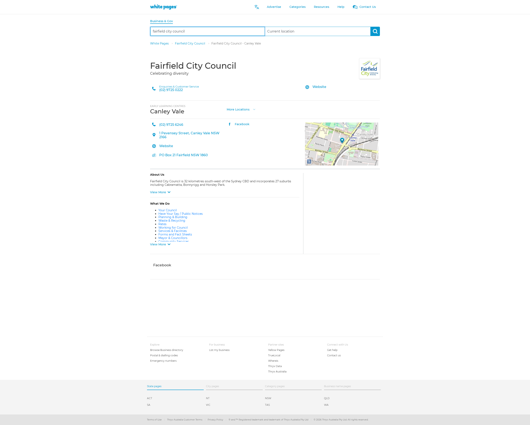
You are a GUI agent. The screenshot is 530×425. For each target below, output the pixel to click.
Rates (162, 224)
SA (148, 404)
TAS (267, 404)
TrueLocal (274, 355)
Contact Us (367, 7)
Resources (321, 7)
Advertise (274, 7)
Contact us (334, 355)
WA (326, 404)
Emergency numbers (163, 360)
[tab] (163, 21)
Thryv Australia (277, 371)
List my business (219, 350)
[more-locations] (254, 109)
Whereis (273, 360)
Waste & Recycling (171, 220)
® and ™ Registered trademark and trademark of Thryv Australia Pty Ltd (269, 419)
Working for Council (173, 227)
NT (208, 398)
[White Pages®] (163, 7)
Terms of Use (154, 419)
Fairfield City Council (190, 43)
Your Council (167, 210)
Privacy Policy (216, 419)
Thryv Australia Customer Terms (185, 419)
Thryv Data (275, 366)
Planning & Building (172, 217)
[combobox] (207, 31)
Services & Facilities (172, 231)
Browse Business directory (166, 350)
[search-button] (375, 31)
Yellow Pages (276, 350)
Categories (297, 7)
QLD (327, 398)
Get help (332, 350)
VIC (208, 404)
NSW (268, 398)
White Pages (160, 43)
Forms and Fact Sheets (175, 234)
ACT (149, 398)
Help (340, 7)
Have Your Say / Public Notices (180, 214)
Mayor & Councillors (172, 238)
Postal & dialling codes (164, 355)
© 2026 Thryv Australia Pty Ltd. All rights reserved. (341, 419)
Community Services (173, 241)
